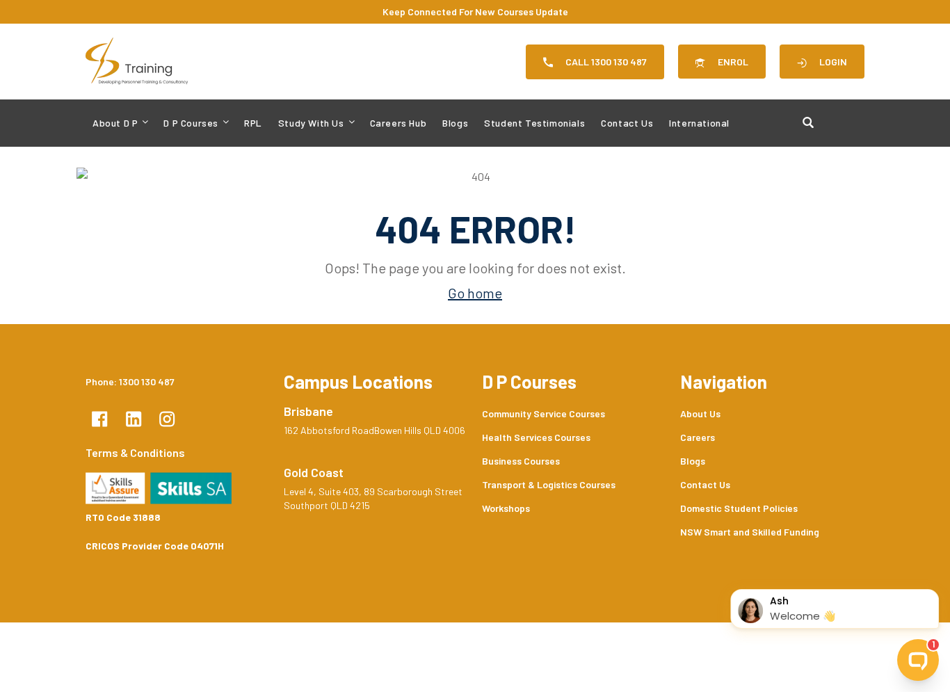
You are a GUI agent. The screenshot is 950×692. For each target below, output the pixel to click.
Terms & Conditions (135, 452)
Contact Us (627, 123)
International (699, 123)
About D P (115, 123)
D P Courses (190, 123)
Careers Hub (398, 123)
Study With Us (311, 123)
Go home (475, 292)
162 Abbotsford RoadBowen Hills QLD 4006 (374, 430)
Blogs (455, 123)
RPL (253, 123)
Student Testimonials (534, 123)
